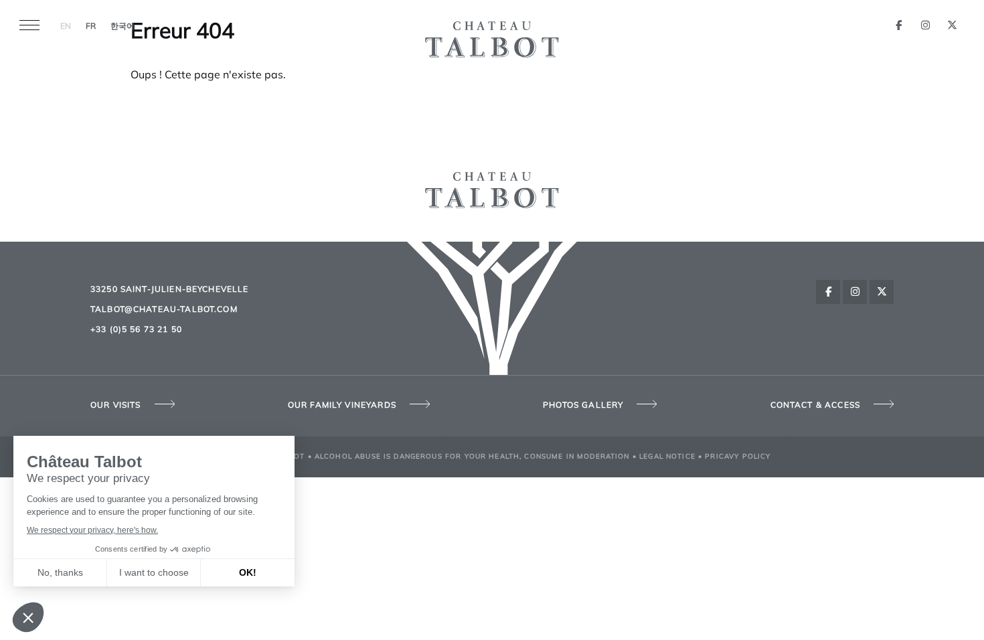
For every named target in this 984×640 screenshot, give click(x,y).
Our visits (115, 406)
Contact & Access (815, 406)
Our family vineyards (342, 406)
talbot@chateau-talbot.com (164, 310)
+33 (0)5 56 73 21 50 (136, 330)
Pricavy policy (737, 457)
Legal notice (667, 457)
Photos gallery (583, 406)
